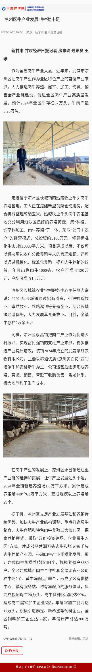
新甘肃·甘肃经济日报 (48, 32)
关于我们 (29, 667)
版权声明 (12, 651)
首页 (18, 667)
